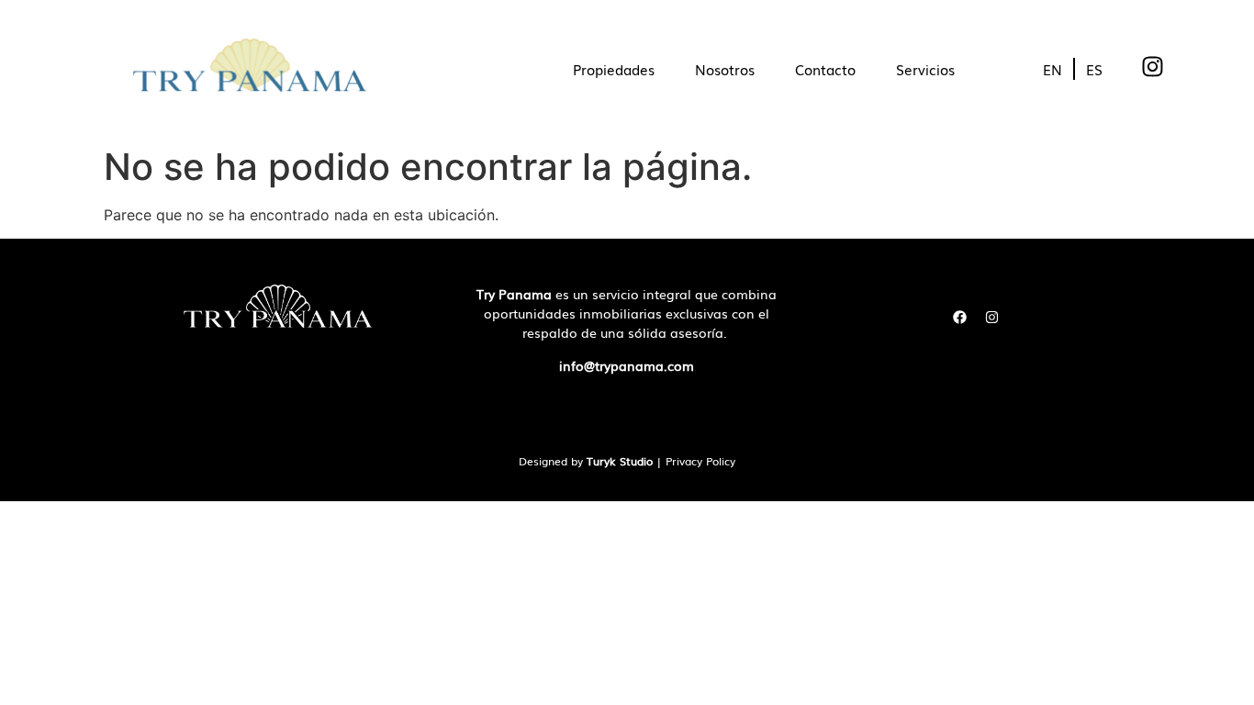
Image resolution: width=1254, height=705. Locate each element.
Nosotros (725, 69)
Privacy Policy (700, 461)
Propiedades (614, 69)
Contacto (825, 69)
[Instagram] (991, 316)
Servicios (925, 69)
